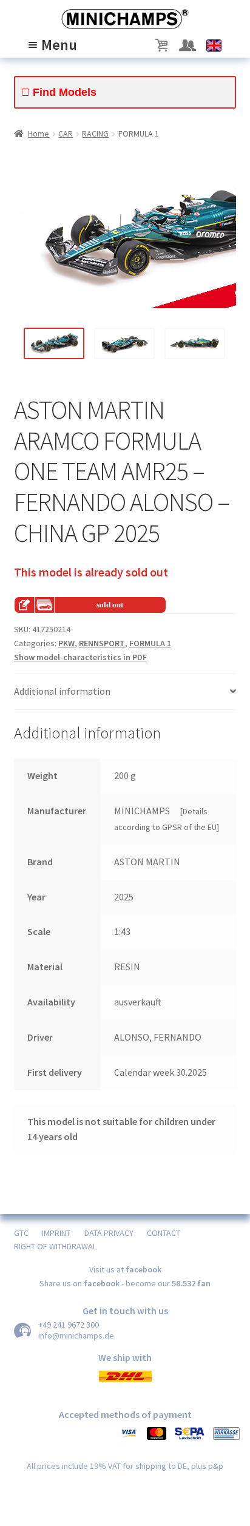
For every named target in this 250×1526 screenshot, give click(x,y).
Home (38, 133)
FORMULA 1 (150, 643)
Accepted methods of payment (125, 1414)
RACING (95, 133)
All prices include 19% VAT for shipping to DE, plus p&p (125, 1465)
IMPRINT (56, 1232)
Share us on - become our (125, 1283)
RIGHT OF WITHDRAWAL (55, 1246)
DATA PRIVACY (108, 1232)
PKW (66, 643)
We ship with (125, 1357)
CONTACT (163, 1232)
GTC (21, 1232)
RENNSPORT (102, 643)
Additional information (62, 691)
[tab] (125, 692)
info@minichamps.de (76, 1335)
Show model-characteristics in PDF (80, 657)
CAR (65, 133)
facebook (143, 1269)
